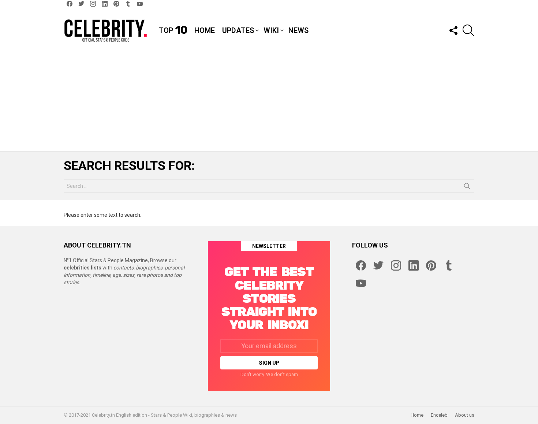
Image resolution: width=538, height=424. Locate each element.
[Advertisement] (269, 102)
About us (464, 415)
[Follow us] (453, 30)
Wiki (271, 30)
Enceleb (439, 415)
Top (173, 30)
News (298, 30)
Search (467, 187)
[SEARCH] (468, 30)
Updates (238, 30)
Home (204, 30)
